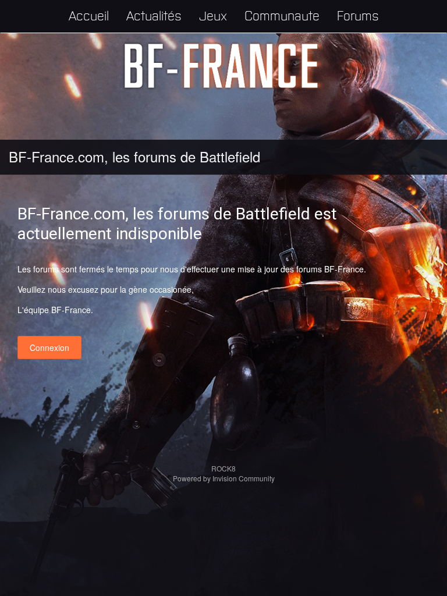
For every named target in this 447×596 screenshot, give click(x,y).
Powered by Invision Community (224, 478)
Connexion (49, 347)
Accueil (89, 14)
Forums (358, 14)
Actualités (154, 14)
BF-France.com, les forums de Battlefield (134, 156)
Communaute (282, 14)
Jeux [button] (213, 14)
